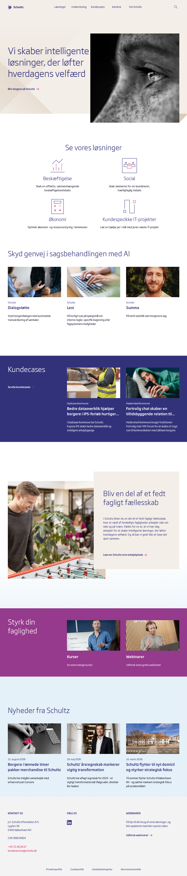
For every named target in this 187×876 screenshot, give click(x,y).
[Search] (175, 7)
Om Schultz (135, 7)
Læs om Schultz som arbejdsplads (123, 554)
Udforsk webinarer (137, 835)
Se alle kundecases (19, 387)
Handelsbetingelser (102, 869)
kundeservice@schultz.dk (22, 850)
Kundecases (98, 7)
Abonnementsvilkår (131, 869)
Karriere (116, 7)
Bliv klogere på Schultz (21, 89)
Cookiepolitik (77, 869)
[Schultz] (16, 7)
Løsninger (60, 7)
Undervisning (79, 7)
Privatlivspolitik (54, 869)
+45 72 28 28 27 (17, 846)
